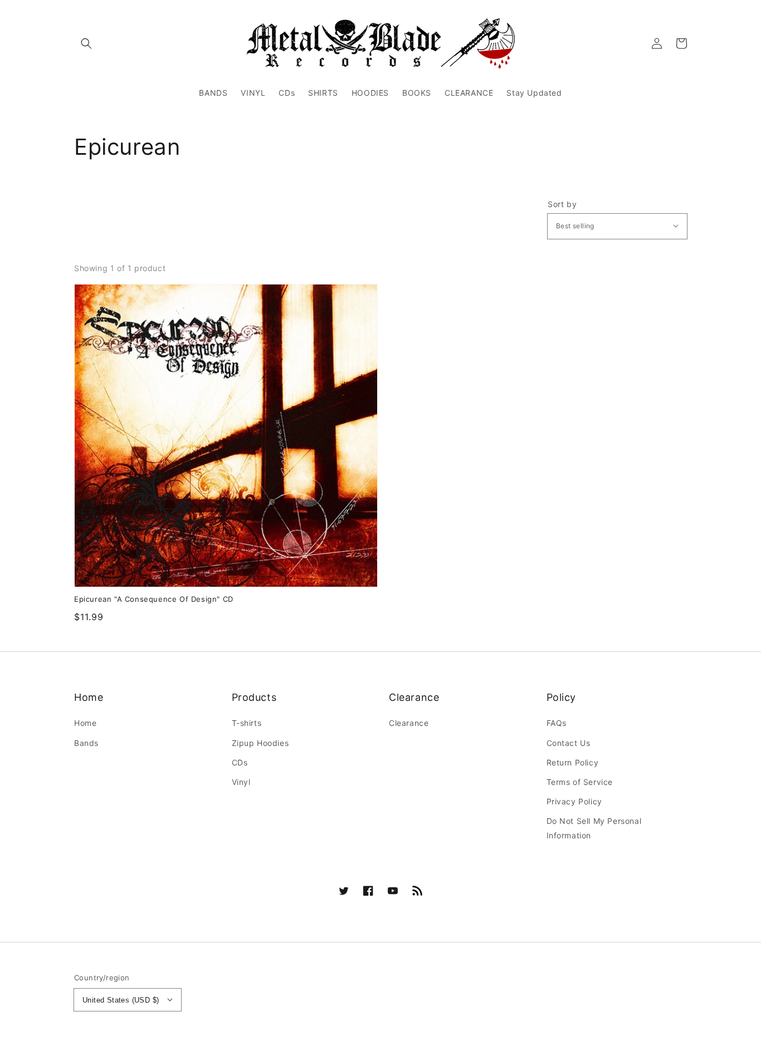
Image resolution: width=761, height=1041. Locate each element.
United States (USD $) (120, 1000)
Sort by (562, 204)
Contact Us (569, 743)
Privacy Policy (574, 801)
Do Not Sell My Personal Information (594, 827)
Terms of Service (580, 782)
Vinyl (241, 782)
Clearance (408, 723)
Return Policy (573, 762)
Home (85, 723)
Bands (86, 743)
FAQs (557, 723)
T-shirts (247, 723)
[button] (86, 43)
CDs (240, 762)
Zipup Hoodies (260, 743)
